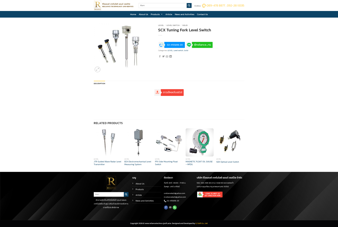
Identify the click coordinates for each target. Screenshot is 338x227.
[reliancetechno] (114, 5)
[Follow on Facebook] (166, 207)
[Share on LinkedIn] (170, 56)
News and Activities (184, 14)
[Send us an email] (170, 207)
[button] (97, 69)
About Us (143, 14)
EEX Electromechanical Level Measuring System (137, 163)
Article (168, 14)
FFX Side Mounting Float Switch (166, 163)
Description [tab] (99, 83)
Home (133, 14)
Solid (185, 25)
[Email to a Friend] (167, 56)
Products (155, 14)
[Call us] (175, 207)
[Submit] (189, 5)
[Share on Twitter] (163, 56)
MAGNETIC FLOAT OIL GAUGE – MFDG (199, 163)
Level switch (173, 25)
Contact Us (202, 14)
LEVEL (161, 25)
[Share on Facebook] (160, 56)
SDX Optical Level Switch (227, 162)
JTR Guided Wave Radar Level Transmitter (107, 163)
